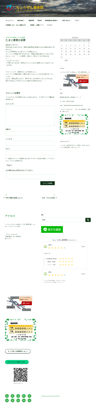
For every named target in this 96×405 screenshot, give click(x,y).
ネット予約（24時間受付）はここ (18, 351)
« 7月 (66, 60)
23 (88, 51)
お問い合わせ (66, 20)
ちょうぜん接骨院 (30, 7)
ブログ (77, 20)
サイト (8, 149)
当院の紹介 (20, 20)
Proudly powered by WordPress (50, 396)
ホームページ (10, 20)
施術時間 (31, 20)
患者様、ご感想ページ (36, 25)
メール (9, 139)
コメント (10, 104)
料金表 (40, 20)
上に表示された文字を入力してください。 (20, 170)
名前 (8, 129)
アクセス (49, 25)
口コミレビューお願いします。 (17, 362)
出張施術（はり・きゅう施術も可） (16, 25)
